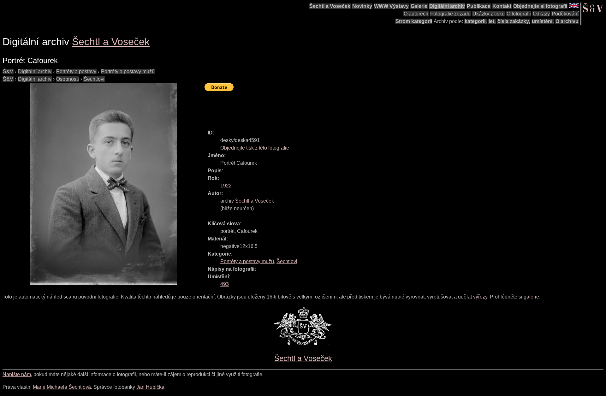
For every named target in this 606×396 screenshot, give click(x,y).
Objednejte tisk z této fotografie (254, 148)
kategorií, (476, 21)
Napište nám (17, 374)
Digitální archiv (447, 6)
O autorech (416, 13)
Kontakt (501, 6)
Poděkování (565, 13)
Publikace (478, 6)
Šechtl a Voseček (329, 6)
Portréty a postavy (76, 71)
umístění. (543, 21)
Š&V (8, 71)
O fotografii (519, 13)
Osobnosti (67, 79)
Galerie (419, 6)
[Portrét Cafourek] (104, 184)
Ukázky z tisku (488, 13)
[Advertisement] (319, 107)
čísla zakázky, (513, 21)
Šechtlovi (94, 79)
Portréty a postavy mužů (128, 71)
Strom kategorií (413, 21)
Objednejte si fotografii (540, 6)
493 (224, 284)
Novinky (362, 6)
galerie (531, 296)
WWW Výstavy (391, 6)
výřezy (480, 296)
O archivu (567, 21)
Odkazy (541, 13)
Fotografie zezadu (450, 13)
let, (492, 21)
